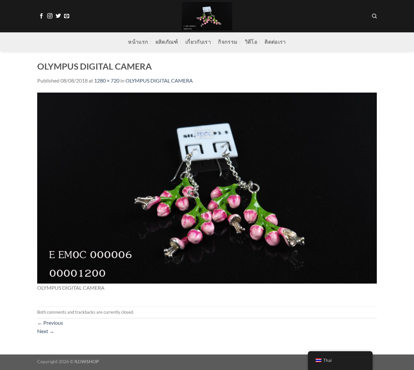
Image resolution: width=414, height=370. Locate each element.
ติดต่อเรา (275, 42)
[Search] (374, 16)
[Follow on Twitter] (58, 16)
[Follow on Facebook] (41, 16)
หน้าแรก (138, 42)
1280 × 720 (106, 80)
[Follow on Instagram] (49, 16)
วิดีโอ (251, 42)
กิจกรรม (227, 42)
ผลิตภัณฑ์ (167, 42)
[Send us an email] (66, 16)
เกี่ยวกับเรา (198, 42)
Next (45, 331)
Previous (50, 323)
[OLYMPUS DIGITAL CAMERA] (207, 187)
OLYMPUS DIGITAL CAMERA (159, 80)
